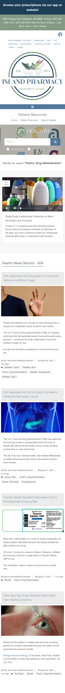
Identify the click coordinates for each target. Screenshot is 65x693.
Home (14, 120)
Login (20, 47)
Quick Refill (26, 44)
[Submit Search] (55, 142)
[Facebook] (60, 34)
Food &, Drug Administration (14, 371)
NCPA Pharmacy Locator (19, 40)
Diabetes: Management (40, 371)
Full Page (5, 364)
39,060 (6, 658)
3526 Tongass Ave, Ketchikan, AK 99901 (23, 18)
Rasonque (16, 455)
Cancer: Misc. (11, 477)
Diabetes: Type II (12, 367)
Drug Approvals (28, 481)
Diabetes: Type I (9, 376)
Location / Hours (42, 44)
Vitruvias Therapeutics (14, 552)
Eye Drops (19, 673)
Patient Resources (29, 120)
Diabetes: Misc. (29, 367)
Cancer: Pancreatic (10, 481)
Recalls (8, 579)
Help (49, 40)
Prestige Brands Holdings (15, 655)
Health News (17, 149)
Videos (35, 149)
